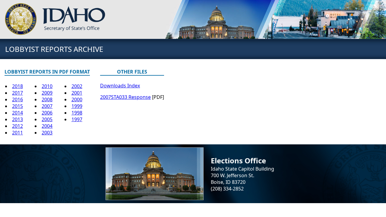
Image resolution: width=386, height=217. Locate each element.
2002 (76, 86)
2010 (47, 86)
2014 (17, 112)
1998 (76, 112)
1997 (76, 119)
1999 (76, 106)
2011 (17, 132)
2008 (47, 99)
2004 (47, 126)
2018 (17, 86)
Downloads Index (120, 85)
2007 (47, 106)
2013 (17, 119)
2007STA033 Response (125, 97)
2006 (47, 112)
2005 (47, 119)
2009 (47, 93)
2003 (47, 132)
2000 (76, 99)
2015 (17, 106)
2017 (17, 93)
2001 (76, 93)
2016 (17, 99)
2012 (17, 126)
